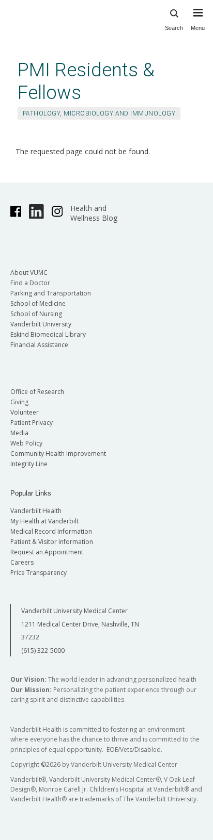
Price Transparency (38, 572)
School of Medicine (38, 303)
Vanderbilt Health (36, 510)
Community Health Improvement (58, 453)
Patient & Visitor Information (51, 541)
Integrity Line (29, 463)
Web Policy (26, 443)
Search (174, 28)
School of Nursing (36, 313)
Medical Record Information (51, 531)
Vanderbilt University (40, 324)
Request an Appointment (46, 552)
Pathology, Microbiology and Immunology (99, 113)
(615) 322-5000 (43, 650)
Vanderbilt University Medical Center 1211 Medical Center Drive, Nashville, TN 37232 (80, 623)
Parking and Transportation (50, 293)
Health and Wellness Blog (93, 213)
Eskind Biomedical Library (48, 334)
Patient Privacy (31, 422)
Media (19, 433)
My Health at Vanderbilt (44, 521)
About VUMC (29, 272)
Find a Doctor (30, 282)
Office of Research (37, 391)
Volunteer (24, 412)
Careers (22, 562)
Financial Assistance (39, 344)
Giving (19, 402)
